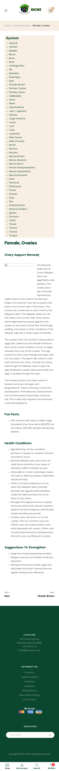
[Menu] (8, 10)
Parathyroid (15, 186)
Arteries (13, 47)
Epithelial (14, 73)
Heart (12, 104)
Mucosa (13, 149)
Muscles (13, 153)
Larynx (12, 122)
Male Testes (15, 138)
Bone (12, 58)
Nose (12, 179)
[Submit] (49, 735)
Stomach (14, 217)
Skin (11, 202)
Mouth (12, 145)
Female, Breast (17, 85)
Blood (12, 55)
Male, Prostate (17, 141)
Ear (10, 70)
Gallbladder (15, 96)
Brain (12, 62)
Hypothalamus (16, 107)
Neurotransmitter (18, 175)
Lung (11, 130)
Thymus (13, 228)
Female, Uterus (17, 92)
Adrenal (13, 43)
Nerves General (17, 160)
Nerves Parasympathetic (22, 168)
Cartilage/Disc (17, 66)
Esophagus (14, 77)
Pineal (12, 190)
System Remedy (21, 26)
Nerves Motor (16, 164)
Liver (11, 126)
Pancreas (14, 183)
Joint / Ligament (18, 111)
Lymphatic (14, 134)
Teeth (12, 220)
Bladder (13, 51)
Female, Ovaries (17, 88)
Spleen (13, 213)
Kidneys (13, 115)
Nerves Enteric (17, 156)
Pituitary (13, 194)
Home (8, 26)
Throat (12, 224)
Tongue (13, 236)
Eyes (11, 81)
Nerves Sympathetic (20, 172)
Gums (12, 100)
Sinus (12, 198)
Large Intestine (17, 119)
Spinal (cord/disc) (18, 209)
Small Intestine (17, 205)
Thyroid (13, 232)
